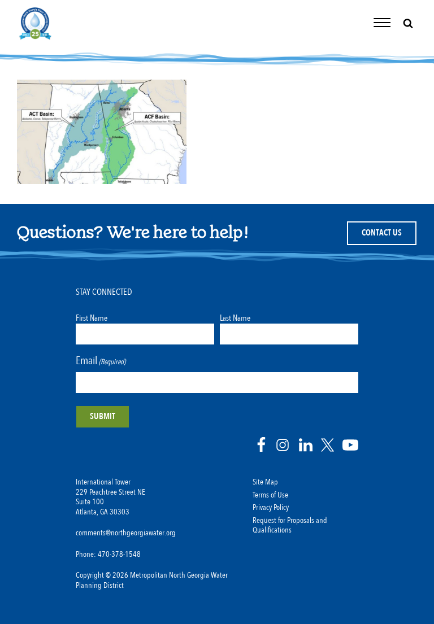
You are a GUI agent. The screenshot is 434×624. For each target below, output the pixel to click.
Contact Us (382, 233)
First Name (91, 318)
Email (100, 361)
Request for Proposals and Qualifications (290, 526)
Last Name (235, 318)
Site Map (265, 482)
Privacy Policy (271, 508)
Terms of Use (270, 495)
